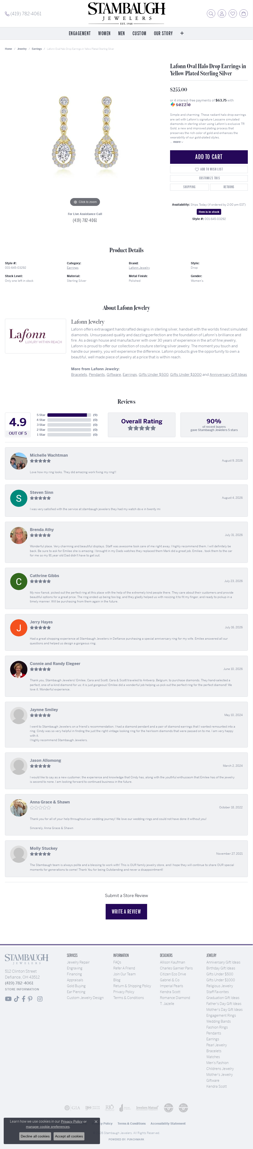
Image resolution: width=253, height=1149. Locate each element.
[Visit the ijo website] (92, 1108)
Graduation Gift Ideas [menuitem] (222, 998)
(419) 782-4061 (85, 220)
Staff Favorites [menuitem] (217, 992)
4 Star (41, 420)
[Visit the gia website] (72, 1108)
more (177, 142)
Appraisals (75, 980)
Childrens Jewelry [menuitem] (220, 1068)
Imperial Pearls (171, 986)
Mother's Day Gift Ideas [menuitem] (224, 1009)
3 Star (41, 425)
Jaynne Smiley (44, 709)
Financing (74, 974)
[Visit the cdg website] (169, 1108)
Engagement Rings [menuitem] (221, 1015)
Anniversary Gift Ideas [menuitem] (223, 962)
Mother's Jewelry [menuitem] (219, 1074)
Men (121, 33)
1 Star (41, 435)
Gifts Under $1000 (186, 374)
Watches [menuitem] (213, 1057)
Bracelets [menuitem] (213, 1051)
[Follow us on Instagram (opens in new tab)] (39, 999)
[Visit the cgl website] (183, 1108)
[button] (211, 13)
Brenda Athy (42, 529)
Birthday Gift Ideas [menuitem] (220, 968)
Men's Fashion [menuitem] (217, 1063)
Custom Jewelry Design (85, 998)
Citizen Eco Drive (173, 974)
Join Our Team (124, 974)
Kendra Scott (170, 992)
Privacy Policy (123, 992)
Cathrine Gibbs (44, 575)
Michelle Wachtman (49, 455)
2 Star (41, 430)
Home (8, 48)
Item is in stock (209, 212)
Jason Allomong (45, 760)
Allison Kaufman (172, 962)
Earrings (37, 48)
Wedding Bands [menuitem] (218, 1021)
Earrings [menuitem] (212, 1039)
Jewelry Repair (78, 962)
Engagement (80, 33)
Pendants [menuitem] (213, 1033)
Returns (229, 187)
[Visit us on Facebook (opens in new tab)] (23, 999)
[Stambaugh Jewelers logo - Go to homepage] (126, 13)
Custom (140, 33)
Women (104, 33)
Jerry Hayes (41, 622)
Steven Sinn (41, 492)
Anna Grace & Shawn (50, 802)
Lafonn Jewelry (139, 268)
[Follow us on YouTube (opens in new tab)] (8, 999)
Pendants (97, 374)
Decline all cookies (35, 1136)
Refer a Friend (124, 968)
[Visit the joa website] (125, 1108)
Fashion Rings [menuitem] (217, 1027)
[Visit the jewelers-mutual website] (147, 1108)
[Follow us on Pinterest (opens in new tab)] (30, 999)
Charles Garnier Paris (176, 968)
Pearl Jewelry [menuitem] (216, 1045)
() (95, 415)
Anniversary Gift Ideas (228, 374)
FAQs (117, 962)
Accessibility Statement (168, 1124)
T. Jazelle (167, 1003)
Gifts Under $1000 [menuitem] (220, 980)
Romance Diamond (175, 998)
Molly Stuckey (44, 848)
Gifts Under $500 (153, 374)
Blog (116, 980)
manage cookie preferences (48, 1127)
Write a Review (126, 912)
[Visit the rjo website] (110, 1108)
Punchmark (135, 1139)
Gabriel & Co (169, 980)
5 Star (41, 415)
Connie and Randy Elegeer (55, 663)
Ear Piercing (76, 992)
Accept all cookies (69, 1136)
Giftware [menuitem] (212, 1080)
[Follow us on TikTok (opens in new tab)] (16, 999)
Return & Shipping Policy (132, 986)
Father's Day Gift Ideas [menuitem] (223, 1003)
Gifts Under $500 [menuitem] (219, 974)
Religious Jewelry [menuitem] (219, 986)
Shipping (189, 187)
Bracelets (79, 374)
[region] (85, 134)
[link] (23, 13)
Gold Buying (76, 986)
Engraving (74, 968)
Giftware (114, 374)
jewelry (22, 48)
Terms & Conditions (128, 998)
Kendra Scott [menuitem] (216, 1086)
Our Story (163, 33)
